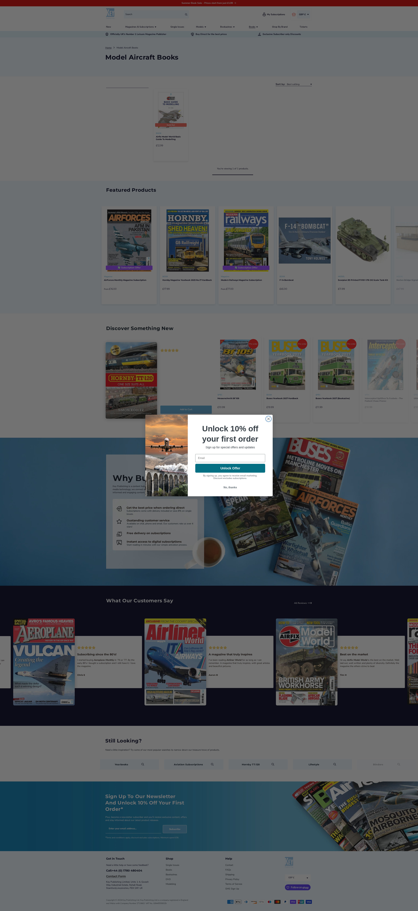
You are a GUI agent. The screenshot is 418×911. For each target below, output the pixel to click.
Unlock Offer (230, 468)
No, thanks (230, 487)
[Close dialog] (268, 419)
